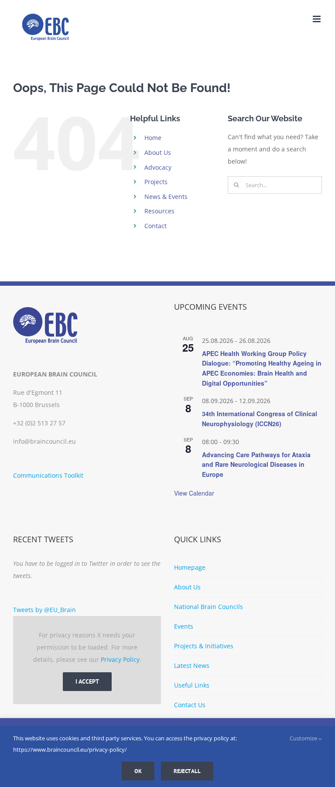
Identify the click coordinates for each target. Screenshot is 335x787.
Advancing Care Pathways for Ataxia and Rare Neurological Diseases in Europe (256, 464)
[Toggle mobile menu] (317, 19)
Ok (138, 771)
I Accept (87, 681)
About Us (157, 152)
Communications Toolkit (48, 475)
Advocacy (157, 167)
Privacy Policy (120, 659)
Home (152, 137)
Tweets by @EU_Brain (44, 610)
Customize (304, 738)
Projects (156, 182)
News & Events (166, 196)
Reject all (187, 771)
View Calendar (194, 493)
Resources (159, 211)
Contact (155, 226)
